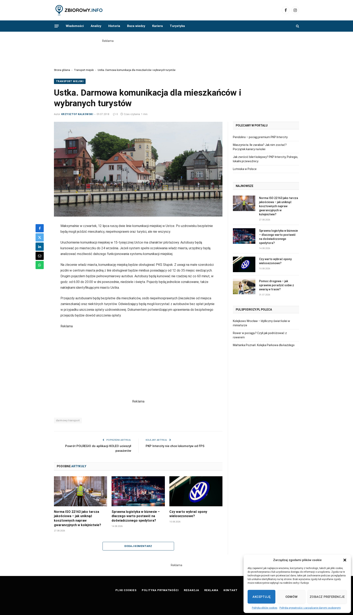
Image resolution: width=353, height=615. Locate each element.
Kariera (157, 26)
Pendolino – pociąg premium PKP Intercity (260, 137)
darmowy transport (68, 420)
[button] (345, 560)
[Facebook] (40, 228)
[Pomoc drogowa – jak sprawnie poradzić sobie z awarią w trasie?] (244, 286)
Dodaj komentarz (138, 546)
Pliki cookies (126, 590)
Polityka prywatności (160, 590)
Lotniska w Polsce (245, 169)
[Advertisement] (176, 52)
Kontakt (230, 590)
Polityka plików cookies (264, 607)
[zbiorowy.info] (79, 10)
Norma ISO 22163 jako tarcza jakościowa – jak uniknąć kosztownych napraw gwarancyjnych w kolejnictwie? (77, 518)
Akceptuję (261, 597)
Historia (114, 26)
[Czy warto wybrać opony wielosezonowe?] (195, 491)
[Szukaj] (297, 26)
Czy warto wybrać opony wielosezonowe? (188, 514)
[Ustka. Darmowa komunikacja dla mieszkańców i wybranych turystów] (138, 169)
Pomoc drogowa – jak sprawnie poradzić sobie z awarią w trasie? (276, 285)
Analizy (96, 26)
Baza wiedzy (136, 26)
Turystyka (177, 26)
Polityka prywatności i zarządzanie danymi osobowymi (310, 607)
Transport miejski (84, 70)
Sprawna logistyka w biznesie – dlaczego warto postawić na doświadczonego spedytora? (136, 516)
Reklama (211, 590)
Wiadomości (75, 26)
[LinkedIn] (40, 247)
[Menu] (57, 26)
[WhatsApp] (40, 265)
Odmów (291, 597)
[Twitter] (40, 237)
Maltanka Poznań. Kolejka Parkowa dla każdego (264, 345)
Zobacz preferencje (327, 597)
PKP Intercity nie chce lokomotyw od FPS (175, 446)
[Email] (40, 256)
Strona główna (62, 70)
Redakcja (191, 590)
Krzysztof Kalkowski (77, 114)
